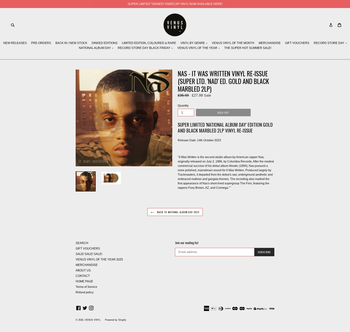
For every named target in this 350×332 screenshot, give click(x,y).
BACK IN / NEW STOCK (71, 43)
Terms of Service (86, 286)
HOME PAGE (84, 281)
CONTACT (83, 275)
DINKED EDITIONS (105, 43)
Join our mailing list (187, 243)
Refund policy (85, 292)
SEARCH (82, 243)
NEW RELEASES (15, 43)
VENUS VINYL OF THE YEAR (197, 47)
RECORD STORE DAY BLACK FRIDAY (144, 47)
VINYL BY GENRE (193, 43)
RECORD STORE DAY (329, 43)
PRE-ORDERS (41, 43)
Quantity (183, 105)
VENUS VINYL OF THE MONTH (233, 43)
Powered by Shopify (115, 319)
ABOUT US (83, 270)
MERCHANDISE (270, 43)
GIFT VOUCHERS (297, 43)
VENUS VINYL (93, 319)
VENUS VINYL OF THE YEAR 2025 (99, 259)
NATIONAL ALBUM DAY (95, 47)
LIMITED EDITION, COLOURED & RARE (149, 43)
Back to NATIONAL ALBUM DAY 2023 (177, 212)
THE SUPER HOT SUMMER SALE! (247, 47)
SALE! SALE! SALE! (89, 254)
